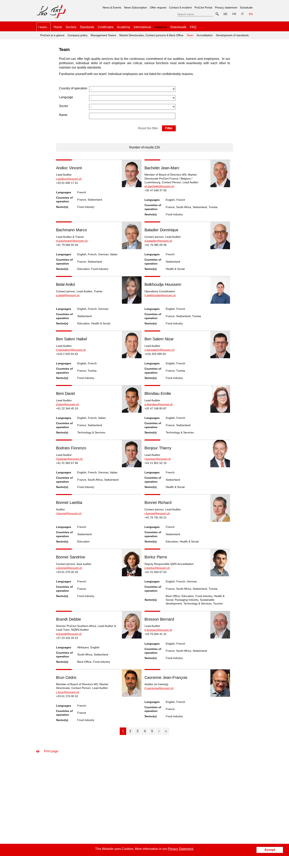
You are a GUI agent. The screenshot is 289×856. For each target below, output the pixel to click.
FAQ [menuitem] (193, 27)
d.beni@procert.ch (67, 404)
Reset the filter (148, 128)
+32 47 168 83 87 (155, 408)
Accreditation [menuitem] (205, 35)
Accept (269, 849)
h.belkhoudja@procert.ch (160, 295)
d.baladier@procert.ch (158, 240)
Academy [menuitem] (123, 27)
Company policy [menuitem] (77, 35)
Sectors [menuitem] (71, 27)
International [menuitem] (142, 27)
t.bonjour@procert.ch (157, 458)
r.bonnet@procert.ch (157, 513)
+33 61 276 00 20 (67, 572)
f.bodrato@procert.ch (69, 458)
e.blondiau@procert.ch (158, 404)
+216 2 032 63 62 (67, 353)
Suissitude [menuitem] (246, 7)
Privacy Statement (180, 848)
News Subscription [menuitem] (135, 7)
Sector (63, 106)
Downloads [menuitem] (178, 27)
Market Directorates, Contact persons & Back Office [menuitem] (151, 35)
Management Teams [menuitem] (103, 35)
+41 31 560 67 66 (67, 463)
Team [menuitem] (189, 34)
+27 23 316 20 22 (67, 637)
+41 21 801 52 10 (155, 463)
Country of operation (73, 88)
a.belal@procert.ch (68, 295)
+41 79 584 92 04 (67, 244)
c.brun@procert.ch (67, 692)
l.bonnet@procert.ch (68, 513)
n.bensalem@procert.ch (159, 349)
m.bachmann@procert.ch (72, 240)
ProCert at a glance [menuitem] (52, 35)
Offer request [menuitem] (158, 7)
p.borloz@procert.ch (157, 567)
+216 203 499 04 (155, 353)
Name (63, 115)
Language (66, 97)
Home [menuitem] (58, 27)
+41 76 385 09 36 (155, 244)
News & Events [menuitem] (112, 7)
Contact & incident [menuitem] (180, 7)
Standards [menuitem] (87, 27)
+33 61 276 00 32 (67, 696)
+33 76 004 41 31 (155, 634)
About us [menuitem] (161, 27)
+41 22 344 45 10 (67, 408)
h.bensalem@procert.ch (71, 349)
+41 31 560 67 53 (155, 572)
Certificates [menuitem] (105, 27)
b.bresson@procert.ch (158, 629)
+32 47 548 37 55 (155, 190)
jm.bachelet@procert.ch (159, 186)
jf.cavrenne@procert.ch (159, 688)
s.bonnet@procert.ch (69, 567)
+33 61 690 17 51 (67, 182)
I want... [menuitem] (43, 27)
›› (166, 731)
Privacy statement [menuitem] (226, 7)
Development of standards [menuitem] (232, 35)
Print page (50, 751)
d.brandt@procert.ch (69, 633)
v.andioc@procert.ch (69, 178)
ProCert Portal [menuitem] (203, 7)
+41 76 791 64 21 (155, 517)
